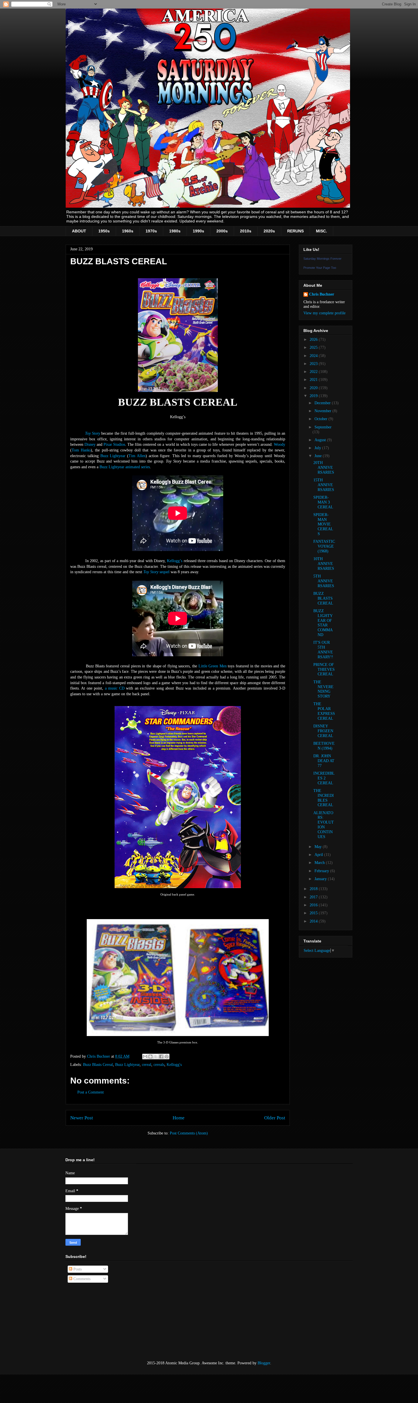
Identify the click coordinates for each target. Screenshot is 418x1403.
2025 (314, 347)
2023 (314, 364)
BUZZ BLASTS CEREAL (323, 598)
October (321, 419)
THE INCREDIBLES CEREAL (323, 798)
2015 (314, 913)
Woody (279, 444)
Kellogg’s (174, 561)
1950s (104, 231)
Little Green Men (212, 666)
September (323, 427)
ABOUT (79, 231)
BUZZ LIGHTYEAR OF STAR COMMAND (323, 623)
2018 (314, 889)
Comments (81, 1279)
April (319, 855)
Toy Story (92, 433)
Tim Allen (137, 456)
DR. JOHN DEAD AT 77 (323, 761)
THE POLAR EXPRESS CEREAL (324, 711)
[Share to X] (156, 1056)
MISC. (321, 231)
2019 (314, 396)
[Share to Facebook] (161, 1056)
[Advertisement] (93, 1321)
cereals (159, 1064)
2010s (245, 231)
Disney (90, 444)
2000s (222, 231)
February (322, 871)
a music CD (115, 688)
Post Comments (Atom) (189, 1133)
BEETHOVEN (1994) (324, 745)
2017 (314, 897)
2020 (314, 388)
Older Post (274, 1118)
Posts (77, 1269)
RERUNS (295, 231)
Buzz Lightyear (113, 456)
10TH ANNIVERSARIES (323, 564)
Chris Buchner (321, 294)
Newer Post (81, 1118)
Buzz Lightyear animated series (125, 467)
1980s (175, 231)
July (318, 448)
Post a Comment (90, 1092)
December (323, 403)
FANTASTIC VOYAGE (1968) (324, 546)
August (320, 440)
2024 (314, 356)
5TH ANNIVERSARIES (323, 581)
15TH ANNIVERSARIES (323, 485)
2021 (314, 379)
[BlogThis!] (150, 1056)
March (320, 863)
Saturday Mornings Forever (322, 258)
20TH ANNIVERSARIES (323, 467)
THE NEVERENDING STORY (323, 689)
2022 (314, 372)
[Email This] (145, 1056)
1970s (151, 231)
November (323, 411)
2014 (314, 921)
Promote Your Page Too (319, 267)
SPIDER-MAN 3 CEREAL (323, 502)
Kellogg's (174, 1064)
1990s (198, 231)
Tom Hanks (81, 450)
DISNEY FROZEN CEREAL (323, 731)
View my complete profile (324, 313)
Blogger (264, 1363)
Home (179, 1118)
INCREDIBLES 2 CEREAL (324, 778)
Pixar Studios (114, 444)
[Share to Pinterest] (166, 1056)
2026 (314, 339)
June (318, 456)
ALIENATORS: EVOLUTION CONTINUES (323, 825)
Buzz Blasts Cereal (98, 1064)
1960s (127, 231)
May (318, 847)
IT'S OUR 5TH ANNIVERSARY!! (323, 649)
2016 (314, 905)
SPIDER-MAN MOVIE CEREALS (323, 524)
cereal (146, 1064)
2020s (269, 231)
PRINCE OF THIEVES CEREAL (324, 669)
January (321, 879)
